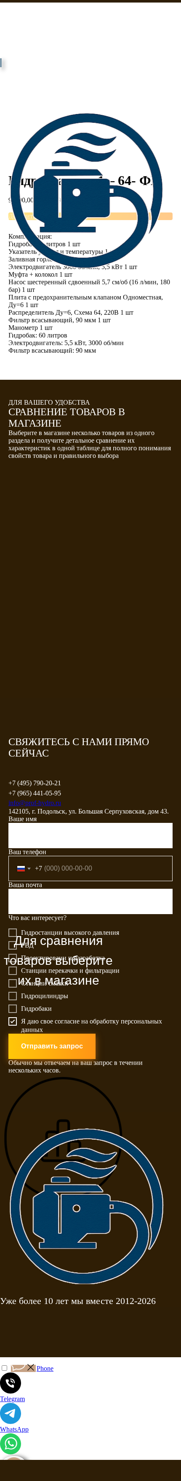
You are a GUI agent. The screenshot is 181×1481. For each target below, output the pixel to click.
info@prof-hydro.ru (34, 802)
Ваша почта (25, 884)
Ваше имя (22, 818)
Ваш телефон (27, 851)
